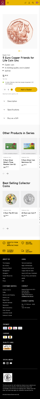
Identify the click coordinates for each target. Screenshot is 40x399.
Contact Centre (7, 289)
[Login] (25, 2)
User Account (6, 310)
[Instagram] (7, 363)
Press (4, 281)
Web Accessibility (7, 307)
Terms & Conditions (27, 263)
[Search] (33, 2)
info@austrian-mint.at (27, 296)
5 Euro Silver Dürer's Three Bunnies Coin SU (9, 162)
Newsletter (6, 305)
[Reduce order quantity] (5, 90)
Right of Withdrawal (27, 265)
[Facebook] (4, 363)
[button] (19, 50)
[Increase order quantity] (12, 90)
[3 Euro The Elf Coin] (11, 199)
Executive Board (7, 268)
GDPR (23, 278)
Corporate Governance (28, 268)
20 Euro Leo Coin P (29, 213)
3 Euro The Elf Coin (10, 213)
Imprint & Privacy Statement (29, 273)
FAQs (4, 292)
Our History (6, 265)
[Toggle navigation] (8, 3)
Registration (6, 300)
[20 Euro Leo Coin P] (29, 199)
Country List (6, 297)
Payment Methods (7, 302)
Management (6, 270)
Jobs (4, 278)
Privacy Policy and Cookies (29, 275)
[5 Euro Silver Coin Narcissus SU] (29, 146)
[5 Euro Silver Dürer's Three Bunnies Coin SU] (11, 146)
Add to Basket (26, 89)
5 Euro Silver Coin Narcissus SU (28, 161)
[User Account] (29, 2)
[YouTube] (11, 363)
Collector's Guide (7, 315)
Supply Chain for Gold (27, 270)
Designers (5, 273)
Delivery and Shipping (9, 295)
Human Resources (7, 275)
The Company (6, 263)
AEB (23, 281)
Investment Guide (7, 312)
